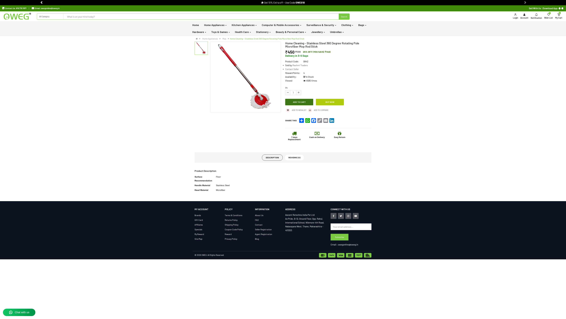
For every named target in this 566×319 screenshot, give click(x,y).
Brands (198, 215)
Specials (198, 229)
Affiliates (199, 224)
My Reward (199, 234)
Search (344, 16)
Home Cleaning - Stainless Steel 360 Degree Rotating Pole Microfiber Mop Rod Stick (267, 39)
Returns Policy (231, 220)
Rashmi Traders (300, 65)
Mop (224, 39)
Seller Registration (263, 229)
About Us (259, 215)
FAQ (257, 220)
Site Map (198, 239)
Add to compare (321, 110)
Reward (228, 234)
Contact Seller (292, 69)
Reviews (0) (294, 157)
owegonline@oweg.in (50, 8)
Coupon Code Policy (234, 229)
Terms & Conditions (233, 215)
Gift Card (199, 220)
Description (272, 157)
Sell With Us (535, 8)
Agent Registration (263, 234)
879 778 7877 (21, 8)
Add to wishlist (298, 110)
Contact (259, 224)
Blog (257, 239)
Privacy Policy (231, 239)
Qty (286, 88)
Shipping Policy (231, 224)
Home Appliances (210, 39)
